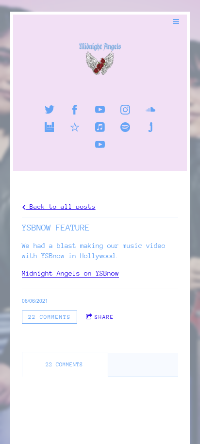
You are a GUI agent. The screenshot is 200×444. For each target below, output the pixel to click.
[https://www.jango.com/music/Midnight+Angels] (150, 127)
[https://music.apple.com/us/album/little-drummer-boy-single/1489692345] (100, 127)
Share (104, 317)
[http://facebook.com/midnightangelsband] (75, 110)
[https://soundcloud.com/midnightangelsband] (150, 110)
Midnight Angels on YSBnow (70, 273)
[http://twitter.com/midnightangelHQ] (49, 110)
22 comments (49, 317)
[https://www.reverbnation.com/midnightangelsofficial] (75, 127)
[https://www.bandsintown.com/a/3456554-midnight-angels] (49, 127)
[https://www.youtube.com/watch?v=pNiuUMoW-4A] (100, 144)
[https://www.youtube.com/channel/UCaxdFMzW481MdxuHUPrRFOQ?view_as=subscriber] (100, 110)
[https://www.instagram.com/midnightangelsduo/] (125, 110)
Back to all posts (61, 206)
